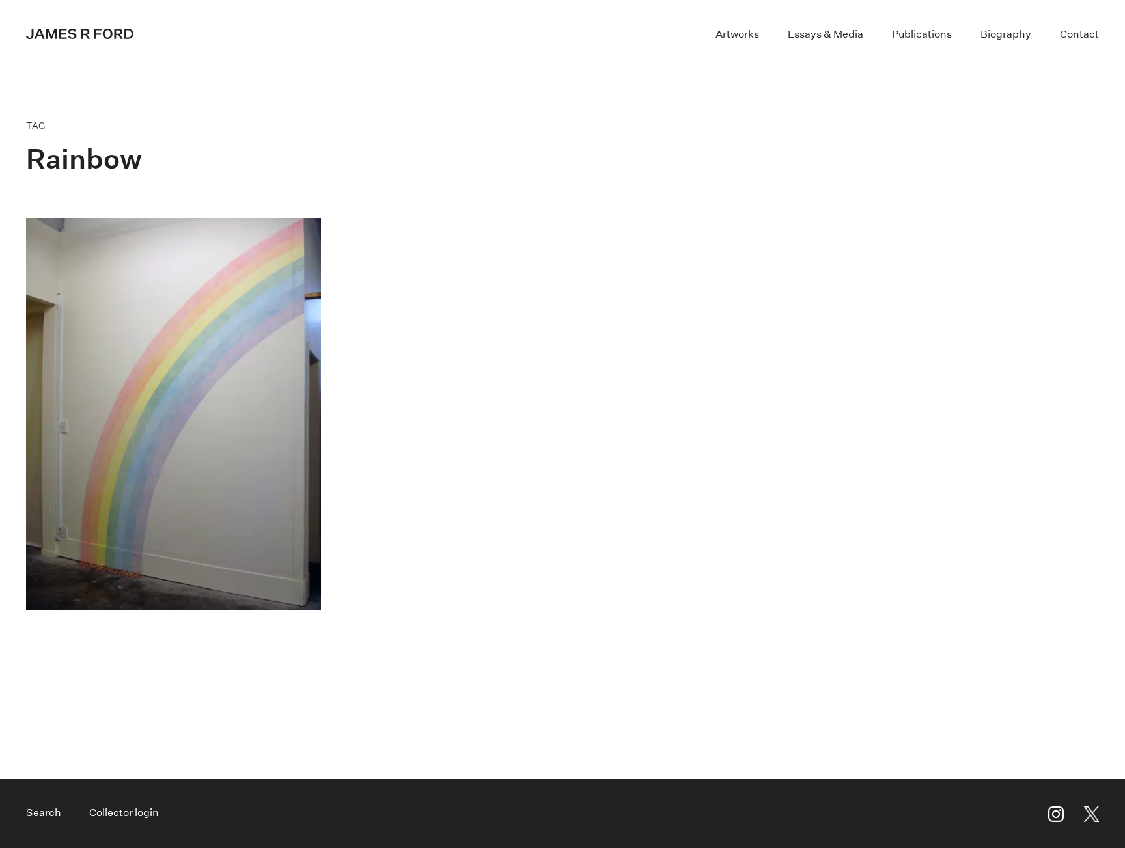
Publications (922, 34)
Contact (1079, 34)
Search (43, 812)
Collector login (124, 812)
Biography (1005, 34)
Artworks (737, 34)
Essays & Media (825, 34)
